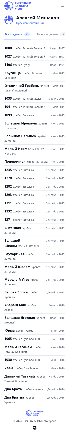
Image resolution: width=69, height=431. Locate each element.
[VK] (34, 428)
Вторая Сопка (16, 292)
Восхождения (16, 34)
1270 (8, 178)
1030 (8, 359)
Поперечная (15, 161)
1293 (8, 194)
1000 (8, 48)
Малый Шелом (17, 266)
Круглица (12, 73)
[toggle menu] (62, 6)
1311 (8, 203)
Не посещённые (51, 34)
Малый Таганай (18, 347)
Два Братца (14, 397)
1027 (8, 56)
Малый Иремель (19, 148)
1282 (8, 186)
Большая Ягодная (19, 317)
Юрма (9, 330)
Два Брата (13, 389)
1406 (8, 64)
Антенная (12, 228)
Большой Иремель (20, 123)
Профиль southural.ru (30, 23)
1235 (8, 169)
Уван (8, 368)
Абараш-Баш (15, 305)
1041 (8, 106)
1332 (8, 211)
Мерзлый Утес (16, 279)
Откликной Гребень (21, 85)
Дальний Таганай (19, 376)
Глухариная (14, 254)
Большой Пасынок (20, 136)
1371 (8, 219)
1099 (8, 115)
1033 (8, 98)
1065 (8, 338)
